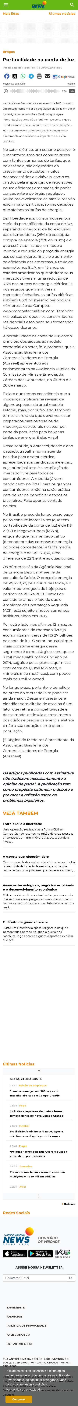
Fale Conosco (18, 1334)
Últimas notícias (62, 13)
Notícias (68, 1204)
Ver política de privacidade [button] (24, 1389)
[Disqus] (39, 1002)
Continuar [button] (18, 1399)
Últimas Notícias (18, 1064)
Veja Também (20, 813)
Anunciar (14, 1316)
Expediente (16, 1307)
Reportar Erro (19, 1343)
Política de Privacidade (26, 1325)
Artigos (9, 52)
